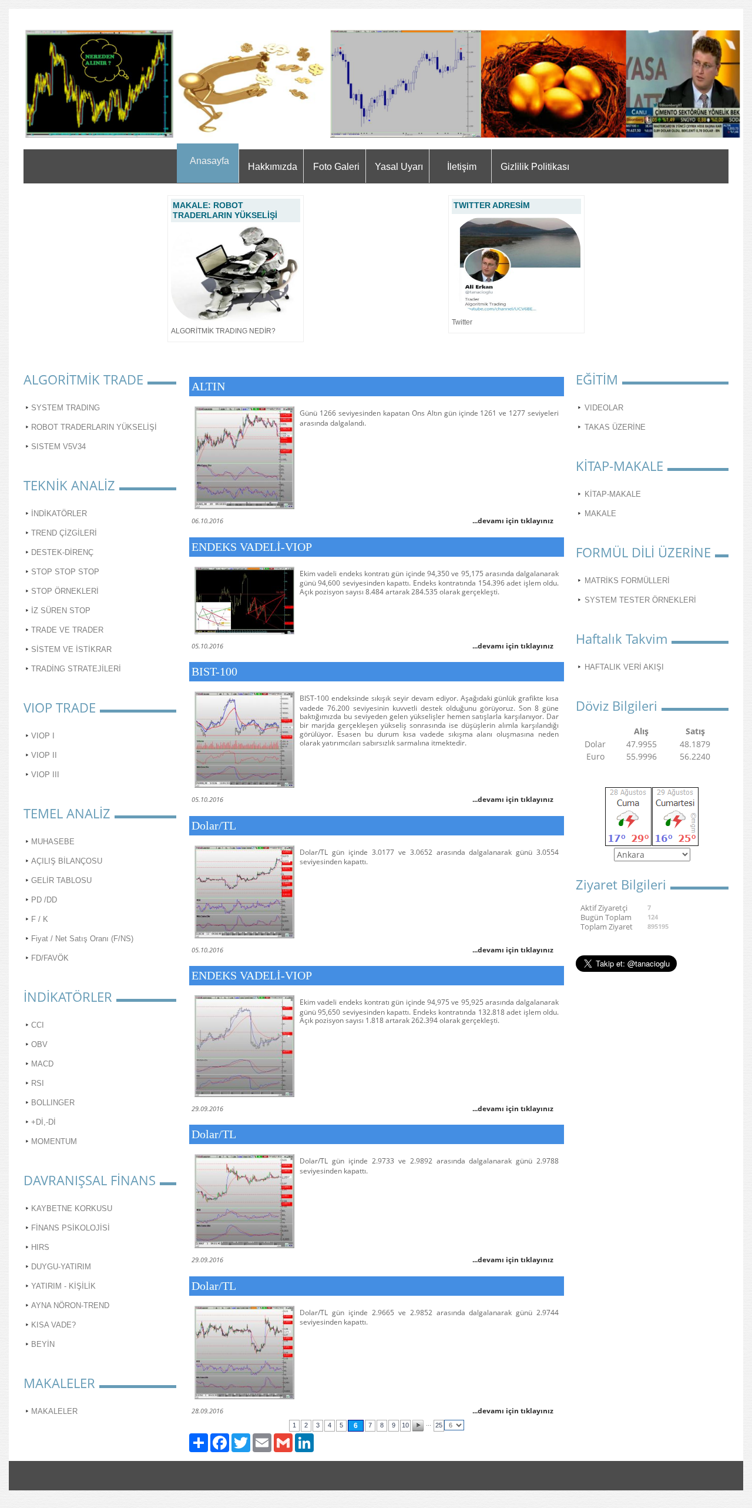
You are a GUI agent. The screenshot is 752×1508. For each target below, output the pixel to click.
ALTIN (208, 386)
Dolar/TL (214, 825)
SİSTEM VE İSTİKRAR (71, 649)
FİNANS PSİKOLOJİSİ (70, 1227)
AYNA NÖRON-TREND (70, 1305)
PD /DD (44, 899)
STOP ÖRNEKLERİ (65, 591)
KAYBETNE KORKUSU (71, 1208)
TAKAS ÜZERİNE (615, 427)
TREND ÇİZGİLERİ (64, 533)
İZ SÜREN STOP (60, 610)
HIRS (40, 1247)
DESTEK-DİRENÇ (62, 552)
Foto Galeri (336, 167)
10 (405, 1425)
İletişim (461, 167)
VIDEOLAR (604, 407)
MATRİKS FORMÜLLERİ (627, 580)
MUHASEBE (53, 841)
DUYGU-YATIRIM (61, 1266)
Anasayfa (209, 161)
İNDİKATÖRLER (59, 513)
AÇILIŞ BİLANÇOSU (66, 861)
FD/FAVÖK (50, 958)
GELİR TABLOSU (61, 880)
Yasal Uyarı (399, 167)
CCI (37, 1025)
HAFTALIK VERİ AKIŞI (624, 667)
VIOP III (45, 774)
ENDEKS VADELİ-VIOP (252, 546)
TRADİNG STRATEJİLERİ (76, 668)
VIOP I (43, 735)
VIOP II (44, 755)
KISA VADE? (53, 1324)
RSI (37, 1083)
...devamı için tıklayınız (512, 521)
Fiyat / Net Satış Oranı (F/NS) (82, 938)
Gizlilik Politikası (535, 167)
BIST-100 (214, 671)
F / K (39, 919)
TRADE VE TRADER (67, 630)
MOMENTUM (54, 1141)
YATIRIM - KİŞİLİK (63, 1286)
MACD (42, 1063)
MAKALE (600, 513)
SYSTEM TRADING (65, 407)
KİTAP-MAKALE (613, 494)
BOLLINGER (53, 1102)
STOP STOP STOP (65, 571)
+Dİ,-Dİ (43, 1122)
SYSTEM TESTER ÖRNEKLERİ (640, 600)
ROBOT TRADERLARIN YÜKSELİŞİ (94, 427)
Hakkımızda (272, 167)
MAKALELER (54, 1411)
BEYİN (43, 1344)
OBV (39, 1044)
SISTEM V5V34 (58, 446)
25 (438, 1425)
